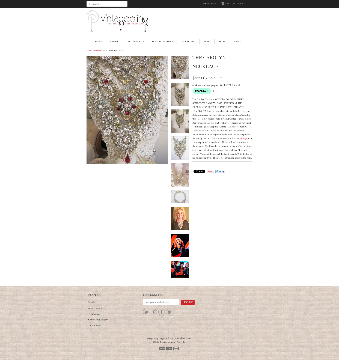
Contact (238, 41)
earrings (243, 138)
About (114, 41)
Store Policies (94, 325)
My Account (210, 3)
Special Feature (162, 41)
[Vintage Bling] (169, 22)
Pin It (210, 171)
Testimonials (94, 313)
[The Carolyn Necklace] (180, 68)
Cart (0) (230, 3)
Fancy (220, 171)
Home (98, 41)
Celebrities (188, 41)
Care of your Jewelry (98, 319)
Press (207, 41)
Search (91, 302)
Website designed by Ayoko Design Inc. (169, 342)
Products (98, 50)
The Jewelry (135, 41)
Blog (222, 41)
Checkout (244, 3)
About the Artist (96, 308)
